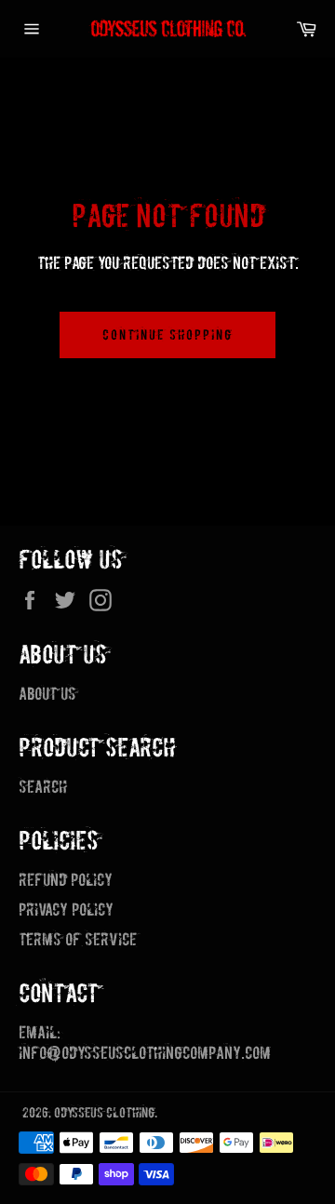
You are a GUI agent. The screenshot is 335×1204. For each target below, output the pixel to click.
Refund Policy (66, 879)
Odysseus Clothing (104, 1112)
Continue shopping (167, 334)
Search (43, 786)
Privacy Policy (66, 909)
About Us (47, 693)
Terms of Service (78, 939)
